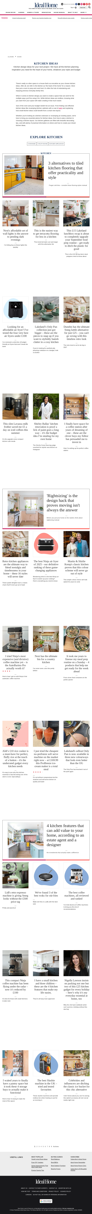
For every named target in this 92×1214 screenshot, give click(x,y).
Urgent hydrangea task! (19, 18)
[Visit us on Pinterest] (84, 4)
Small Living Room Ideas (39, 1159)
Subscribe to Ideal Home (78, 1159)
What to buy (73, 12)
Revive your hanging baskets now (41, 18)
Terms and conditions (39, 1191)
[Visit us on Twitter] (79, 4)
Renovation (46, 12)
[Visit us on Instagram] (81, 4)
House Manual (59, 12)
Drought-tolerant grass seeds (66, 18)
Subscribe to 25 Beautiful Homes (79, 1169)
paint (60, 108)
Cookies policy (65, 1191)
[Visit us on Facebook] (76, 4)
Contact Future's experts (38, 1188)
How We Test (25, 1191)
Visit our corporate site (68, 1208)
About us (24, 1188)
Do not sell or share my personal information (49, 1194)
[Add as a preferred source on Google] (46, 1201)
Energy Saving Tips (37, 1170)
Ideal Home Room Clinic (78, 1165)
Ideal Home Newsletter (78, 1162)
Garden (21, 12)
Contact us (53, 1188)
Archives (56, 1146)
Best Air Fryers (55, 1169)
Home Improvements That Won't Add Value (39, 1166)
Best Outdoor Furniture (58, 1165)
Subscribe (82, 7)
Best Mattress (55, 1159)
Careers (29, 1194)
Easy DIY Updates (37, 1162)
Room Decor (10, 12)
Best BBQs (54, 1162)
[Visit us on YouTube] (89, 4)
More (83, 12)
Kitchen (19, 56)
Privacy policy (54, 1191)
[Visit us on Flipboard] (87, 4)
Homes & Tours (33, 12)
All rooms (11, 56)
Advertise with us (64, 1188)
